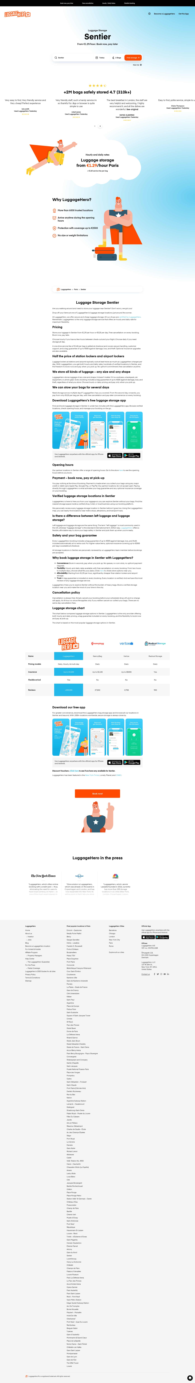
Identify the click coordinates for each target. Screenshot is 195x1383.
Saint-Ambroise (72, 1221)
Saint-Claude (71, 1085)
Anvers (69, 1170)
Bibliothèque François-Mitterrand (79, 968)
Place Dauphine (72, 959)
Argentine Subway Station (76, 1101)
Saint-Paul (70, 1000)
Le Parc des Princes (74, 1281)
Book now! (97, 793)
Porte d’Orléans (72, 949)
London (112, 936)
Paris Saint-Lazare (73, 1293)
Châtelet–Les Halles (74, 1347)
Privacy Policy (30, 974)
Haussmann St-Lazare (75, 1230)
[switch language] (149, 13)
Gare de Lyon (72, 1356)
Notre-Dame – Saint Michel (77, 1344)
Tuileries (70, 1331)
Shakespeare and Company (77, 1060)
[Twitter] (158, 974)
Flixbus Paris (71, 1009)
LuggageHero (66, 289)
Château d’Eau (72, 1202)
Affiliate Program (31, 952)
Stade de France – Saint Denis (78, 1047)
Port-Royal (71, 1139)
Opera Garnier (72, 1287)
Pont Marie (71, 962)
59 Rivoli (70, 1022)
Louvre (69, 1366)
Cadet (69, 1158)
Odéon (69, 1189)
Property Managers (35, 955)
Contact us (146, 974)
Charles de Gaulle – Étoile (76, 1129)
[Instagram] (161, 974)
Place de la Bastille (73, 1341)
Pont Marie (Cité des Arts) (76, 1088)
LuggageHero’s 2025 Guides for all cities (40, 971)
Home (27, 930)
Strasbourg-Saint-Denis (75, 1110)
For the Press (30, 965)
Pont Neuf (70, 1224)
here (121, 470)
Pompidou (70, 1075)
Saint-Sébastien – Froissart (77, 1082)
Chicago (112, 933)
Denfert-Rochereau (74, 1091)
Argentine (70, 1003)
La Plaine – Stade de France (77, 987)
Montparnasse (72, 1353)
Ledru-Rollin (71, 1173)
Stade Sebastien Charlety (76, 1044)
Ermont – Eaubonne (74, 930)
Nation (69, 1097)
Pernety (69, 984)
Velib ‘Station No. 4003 (75, 1161)
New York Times (92, 775)
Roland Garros (72, 1037)
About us (28, 933)
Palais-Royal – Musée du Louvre (78, 1113)
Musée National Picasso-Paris (78, 1069)
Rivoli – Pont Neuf (73, 1296)
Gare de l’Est (71, 1360)
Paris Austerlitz (72, 1290)
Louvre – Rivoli (72, 1233)
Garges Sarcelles (73, 940)
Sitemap (28, 981)
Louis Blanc (71, 1176)
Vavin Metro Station (74, 1300)
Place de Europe (73, 1006)
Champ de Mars (73, 1208)
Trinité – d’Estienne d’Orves (77, 1236)
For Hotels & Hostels (33, 949)
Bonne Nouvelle (72, 1309)
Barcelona (112, 930)
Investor (31, 936)
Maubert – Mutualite (74, 1312)
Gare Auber (71, 1148)
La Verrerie (71, 1142)
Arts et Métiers (72, 1123)
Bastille (69, 1211)
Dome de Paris (72, 1031)
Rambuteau (71, 1325)
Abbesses (70, 1154)
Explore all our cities (116, 952)
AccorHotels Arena (74, 1284)
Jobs (29, 940)
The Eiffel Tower (73, 1363)
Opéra (69, 1079)
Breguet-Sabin (72, 1328)
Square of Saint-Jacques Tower (78, 1015)
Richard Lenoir (72, 1151)
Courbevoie (71, 974)
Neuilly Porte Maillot (74, 933)
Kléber (69, 996)
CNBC (118, 775)
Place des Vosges (73, 1072)
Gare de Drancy (73, 990)
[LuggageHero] (17, 16)
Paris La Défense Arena (75, 1278)
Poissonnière (71, 1205)
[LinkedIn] (168, 974)
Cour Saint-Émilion (74, 971)
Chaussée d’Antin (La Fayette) (78, 1167)
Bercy (69, 936)
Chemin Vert (71, 1214)
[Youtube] (164, 974)
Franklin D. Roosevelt (74, 946)
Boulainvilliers (72, 952)
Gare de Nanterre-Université (77, 981)
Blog (27, 943)
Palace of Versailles (74, 1271)
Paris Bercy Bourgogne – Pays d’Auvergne (82, 1053)
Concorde (70, 965)
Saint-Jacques (72, 1066)
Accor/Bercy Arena (74, 1050)
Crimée (69, 1019)
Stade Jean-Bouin (73, 1041)
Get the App (184, 13)
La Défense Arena (73, 1034)
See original (132, 109)
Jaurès (69, 1120)
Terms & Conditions (32, 977)
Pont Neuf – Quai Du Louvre (77, 1322)
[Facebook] (154, 974)
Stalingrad (70, 1107)
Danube (70, 1145)
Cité (68, 1180)
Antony (69, 1249)
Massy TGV (71, 955)
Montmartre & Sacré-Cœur (77, 1338)
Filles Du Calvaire (73, 1116)
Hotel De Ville (72, 1315)
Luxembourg (71, 1259)
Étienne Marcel (72, 1246)
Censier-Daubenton (74, 1243)
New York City (114, 940)
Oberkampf (71, 1319)
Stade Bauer (71, 1028)
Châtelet (70, 1265)
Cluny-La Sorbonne (74, 1262)
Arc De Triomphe (73, 1306)
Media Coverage (34, 968)
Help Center (29, 959)
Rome (111, 946)
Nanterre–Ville (72, 977)
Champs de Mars (73, 1268)
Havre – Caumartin (74, 1164)
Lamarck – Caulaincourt (75, 1104)
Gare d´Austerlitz (73, 1334)
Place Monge (71, 1192)
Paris (76, 289)
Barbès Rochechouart (75, 1186)
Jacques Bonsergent (74, 1183)
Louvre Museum (73, 1274)
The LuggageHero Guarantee (39, 962)
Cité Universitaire (73, 993)
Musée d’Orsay (72, 1218)
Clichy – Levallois (73, 943)
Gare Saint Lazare (73, 1350)
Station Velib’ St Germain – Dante (79, 1199)
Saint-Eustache (72, 1012)
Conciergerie (71, 1056)
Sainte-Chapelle (73, 1063)
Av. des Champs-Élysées (76, 1132)
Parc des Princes (73, 1025)
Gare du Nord (72, 1252)
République (71, 1227)
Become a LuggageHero (164, 13)
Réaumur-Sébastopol (75, 1126)
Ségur (69, 1135)
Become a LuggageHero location (37, 946)
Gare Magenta (72, 1240)
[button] (190, 1378)
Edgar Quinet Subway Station (78, 1303)
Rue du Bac (71, 1094)
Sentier (69, 1255)
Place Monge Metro (74, 1195)
